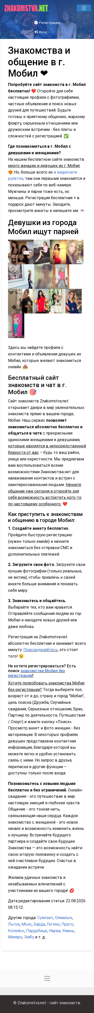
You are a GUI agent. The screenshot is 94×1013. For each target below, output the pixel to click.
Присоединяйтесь (40, 649)
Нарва (54, 930)
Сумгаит (45, 917)
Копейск (16, 930)
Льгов (14, 924)
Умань (68, 930)
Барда (39, 924)
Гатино (53, 924)
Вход (42, 32)
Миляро (15, 937)
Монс (27, 924)
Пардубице (36, 930)
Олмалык (63, 917)
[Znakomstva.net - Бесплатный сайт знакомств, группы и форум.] (26, 8)
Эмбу (29, 937)
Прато (67, 924)
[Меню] (84, 8)
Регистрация (49, 23)
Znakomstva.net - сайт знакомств (49, 1002)
